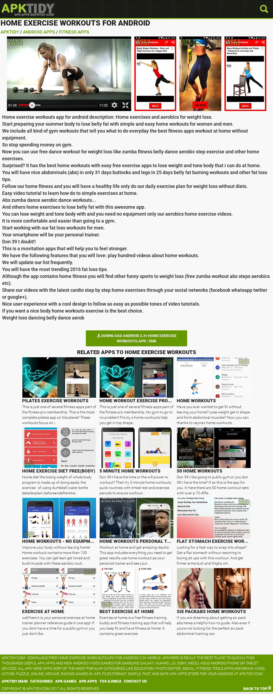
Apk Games (66, 681)
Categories (41, 681)
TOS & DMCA (110, 681)
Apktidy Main (15, 681)
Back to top (255, 689)
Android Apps (39, 32)
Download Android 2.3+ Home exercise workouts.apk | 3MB (138, 338)
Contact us (135, 681)
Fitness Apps (74, 32)
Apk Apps (88, 681)
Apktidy (10, 32)
